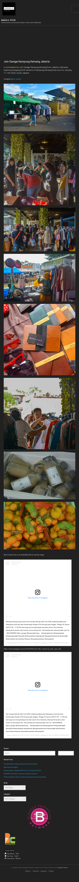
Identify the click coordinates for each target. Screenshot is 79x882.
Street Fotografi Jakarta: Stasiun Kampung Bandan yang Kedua (25, 777)
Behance (28, 871)
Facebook (36, 871)
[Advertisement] (39, 40)
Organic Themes (63, 867)
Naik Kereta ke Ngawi (11, 767)
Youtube (51, 871)
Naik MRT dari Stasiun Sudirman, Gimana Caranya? (20, 774)
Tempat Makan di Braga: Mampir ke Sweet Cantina (20, 764)
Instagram (44, 871)
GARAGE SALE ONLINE (27, 643)
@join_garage (16, 79)
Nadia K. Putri (8, 20)
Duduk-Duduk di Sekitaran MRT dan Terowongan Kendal (22, 770)
